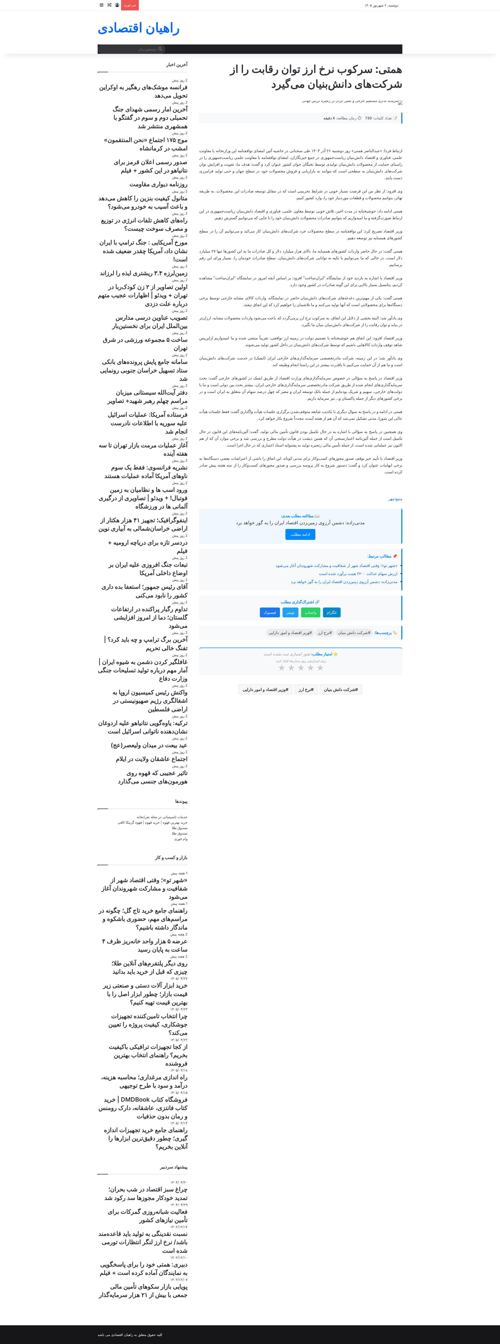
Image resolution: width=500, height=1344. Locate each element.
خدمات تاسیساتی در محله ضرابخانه (162, 817)
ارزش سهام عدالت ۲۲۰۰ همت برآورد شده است (358, 573)
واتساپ (310, 612)
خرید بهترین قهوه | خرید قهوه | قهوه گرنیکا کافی (153, 822)
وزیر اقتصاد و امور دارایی (264, 689)
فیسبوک (270, 612)
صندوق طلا (180, 828)
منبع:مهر (395, 498)
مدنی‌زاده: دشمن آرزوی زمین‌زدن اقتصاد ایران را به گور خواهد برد (300, 522)
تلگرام (332, 612)
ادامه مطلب (300, 534)
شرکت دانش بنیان (339, 689)
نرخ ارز (305, 689)
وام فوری (181, 839)
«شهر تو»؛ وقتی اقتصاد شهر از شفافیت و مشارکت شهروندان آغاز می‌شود (336, 565)
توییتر (290, 612)
